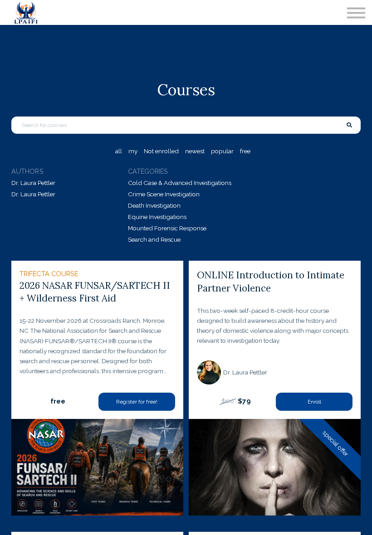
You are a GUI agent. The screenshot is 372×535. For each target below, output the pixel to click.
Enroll (314, 402)
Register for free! (136, 402)
